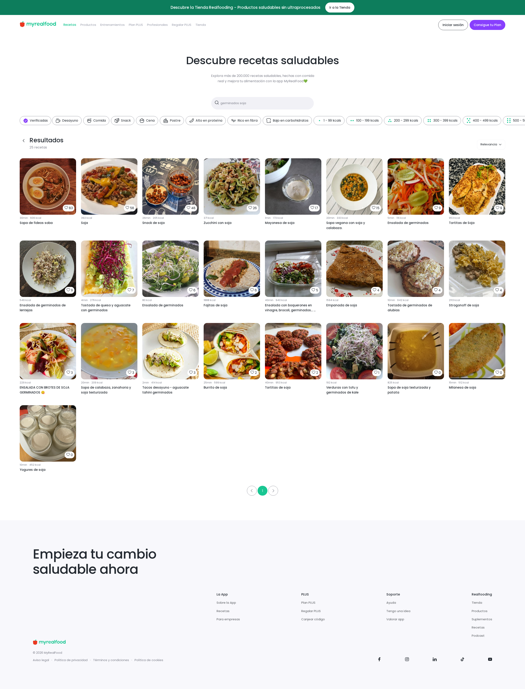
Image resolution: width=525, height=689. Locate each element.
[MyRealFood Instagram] (407, 660)
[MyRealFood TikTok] (462, 660)
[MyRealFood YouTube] (490, 660)
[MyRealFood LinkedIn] (435, 660)
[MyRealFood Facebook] (379, 660)
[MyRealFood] (38, 25)
